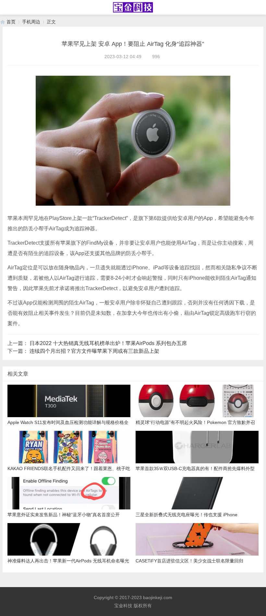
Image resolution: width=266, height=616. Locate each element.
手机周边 (31, 21)
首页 (11, 21)
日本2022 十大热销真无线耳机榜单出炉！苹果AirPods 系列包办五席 (108, 343)
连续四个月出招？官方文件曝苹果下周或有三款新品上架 (94, 351)
